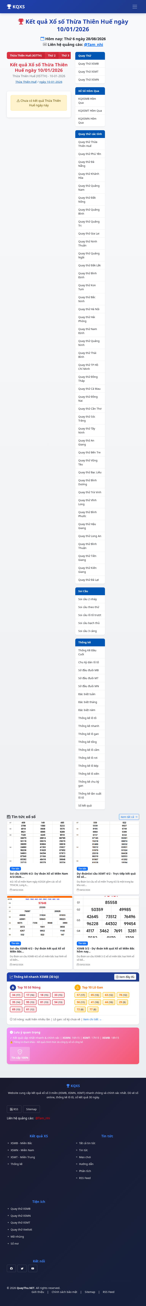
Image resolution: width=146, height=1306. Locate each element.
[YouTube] (32, 1268)
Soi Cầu (83, 591)
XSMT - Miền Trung (23, 1157)
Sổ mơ (15, 1243)
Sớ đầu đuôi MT (88, 678)
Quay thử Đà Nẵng (86, 164)
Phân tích (85, 1171)
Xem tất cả (128, 817)
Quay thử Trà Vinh (89, 492)
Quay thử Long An (89, 536)
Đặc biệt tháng (87, 702)
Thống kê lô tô (87, 718)
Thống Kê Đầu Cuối (87, 652)
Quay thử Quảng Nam (89, 187)
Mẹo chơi (85, 1157)
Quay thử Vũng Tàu (88, 462)
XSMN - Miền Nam (22, 1150)
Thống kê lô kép (88, 765)
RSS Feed (85, 1178)
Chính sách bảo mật (64, 1292)
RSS (15, 1109)
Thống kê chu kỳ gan (88, 783)
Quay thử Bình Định (87, 275)
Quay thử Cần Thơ (90, 408)
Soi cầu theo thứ (88, 607)
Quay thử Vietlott (21, 1229)
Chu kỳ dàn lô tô (88, 662)
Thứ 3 (65, 55)
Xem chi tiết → (92, 1019)
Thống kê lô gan (88, 734)
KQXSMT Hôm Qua (90, 110)
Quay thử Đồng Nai (88, 398)
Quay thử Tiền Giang (87, 558)
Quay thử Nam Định (87, 331)
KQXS (18, 6)
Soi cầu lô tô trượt (89, 615)
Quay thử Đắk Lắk (89, 265)
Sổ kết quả (85, 805)
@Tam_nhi (93, 44)
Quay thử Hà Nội (88, 309)
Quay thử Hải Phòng (86, 319)
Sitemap (31, 1109)
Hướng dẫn (86, 1164)
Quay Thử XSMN (88, 79)
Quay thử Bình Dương (87, 482)
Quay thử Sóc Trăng (86, 418)
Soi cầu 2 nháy (87, 599)
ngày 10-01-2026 (50, 82)
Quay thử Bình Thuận (87, 546)
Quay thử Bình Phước (87, 514)
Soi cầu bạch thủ (89, 623)
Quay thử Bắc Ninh (86, 299)
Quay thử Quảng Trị (89, 223)
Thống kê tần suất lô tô (89, 795)
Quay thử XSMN (21, 1215)
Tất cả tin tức (87, 1143)
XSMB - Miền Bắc (21, 1143)
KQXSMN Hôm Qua (87, 120)
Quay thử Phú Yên (89, 154)
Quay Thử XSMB (88, 63)
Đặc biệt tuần (86, 694)
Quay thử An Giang (86, 442)
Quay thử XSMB (20, 1208)
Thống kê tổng (87, 742)
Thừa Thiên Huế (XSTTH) (26, 55)
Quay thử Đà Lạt (88, 580)
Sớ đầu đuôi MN (88, 686)
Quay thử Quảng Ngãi (89, 255)
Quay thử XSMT (20, 1222)
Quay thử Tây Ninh (86, 430)
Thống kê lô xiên (88, 773)
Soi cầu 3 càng (87, 631)
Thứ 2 (52, 55)
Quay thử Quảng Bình (89, 211)
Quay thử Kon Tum (87, 287)
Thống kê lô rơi (88, 758)
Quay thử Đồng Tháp (88, 379)
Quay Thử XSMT (88, 71)
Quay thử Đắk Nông (87, 199)
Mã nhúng (17, 1236)
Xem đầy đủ (126, 977)
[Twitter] (22, 1268)
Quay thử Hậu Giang (87, 526)
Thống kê (84, 642)
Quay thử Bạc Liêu (90, 472)
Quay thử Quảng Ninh (89, 343)
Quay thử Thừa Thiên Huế (87, 144)
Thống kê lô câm (88, 750)
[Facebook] (11, 1268)
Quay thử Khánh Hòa (88, 176)
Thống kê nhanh (88, 726)
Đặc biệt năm (86, 710)
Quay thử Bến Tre (89, 452)
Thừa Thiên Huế (26, 82)
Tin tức (83, 1150)
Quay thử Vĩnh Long (87, 502)
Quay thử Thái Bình (87, 355)
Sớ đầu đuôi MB (88, 670)
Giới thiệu (38, 1292)
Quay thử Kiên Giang (87, 570)
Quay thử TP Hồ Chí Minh (88, 367)
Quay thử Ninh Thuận (87, 243)
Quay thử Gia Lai (88, 233)
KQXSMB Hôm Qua (87, 100)
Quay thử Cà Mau (89, 388)
